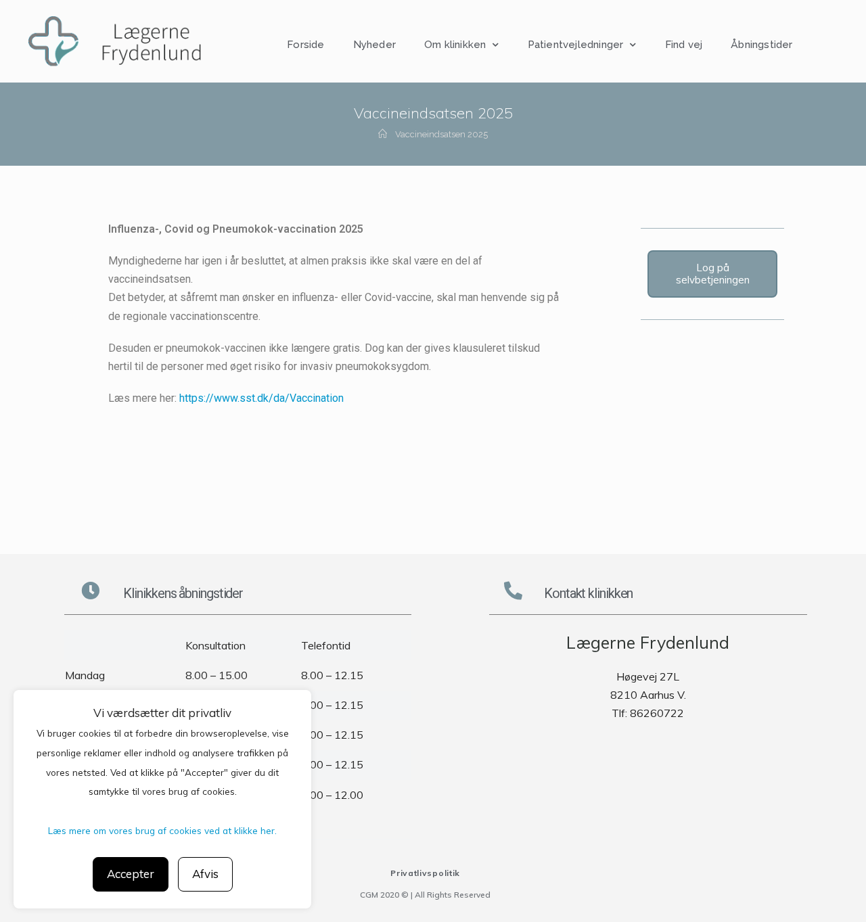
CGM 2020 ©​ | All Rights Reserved (425, 895)
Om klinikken (455, 45)
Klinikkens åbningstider (183, 593)
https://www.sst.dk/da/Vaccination (261, 398)
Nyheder (374, 45)
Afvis (205, 874)
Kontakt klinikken (588, 593)
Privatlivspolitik (425, 873)
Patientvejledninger (576, 45)
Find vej (684, 45)
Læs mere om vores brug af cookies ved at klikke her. (162, 830)
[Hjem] (382, 134)
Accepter (130, 874)
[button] (712, 274)
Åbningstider (761, 45)
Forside (305, 45)
